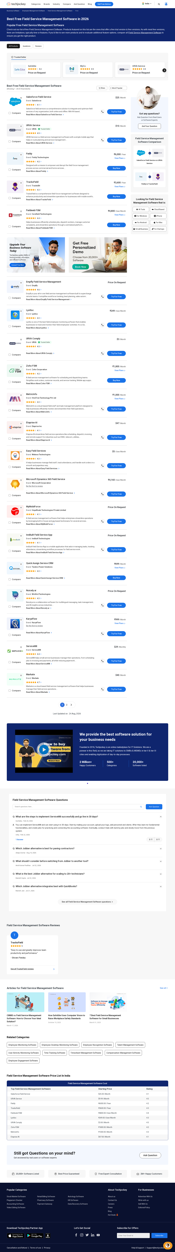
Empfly (35, 285)
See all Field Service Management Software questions (86, 902)
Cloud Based (159, 209)
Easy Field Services (36, 450)
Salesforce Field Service (38, 97)
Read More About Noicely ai (38, 608)
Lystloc (30, 310)
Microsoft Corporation (41, 483)
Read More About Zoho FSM (38, 383)
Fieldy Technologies (40, 157)
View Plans (119, 158)
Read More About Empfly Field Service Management (48, 299)
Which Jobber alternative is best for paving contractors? (45, 848)
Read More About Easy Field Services (42, 468)
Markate (30, 674)
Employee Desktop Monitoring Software (60, 1045)
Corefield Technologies (42, 214)
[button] (87, 819)
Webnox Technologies (41, 454)
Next (164, 70)
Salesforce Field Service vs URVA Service (149, 161)
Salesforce (36, 100)
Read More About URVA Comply (39, 353)
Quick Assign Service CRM (39, 563)
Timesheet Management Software (86, 1053)
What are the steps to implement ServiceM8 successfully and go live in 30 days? (57, 816)
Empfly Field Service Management (43, 281)
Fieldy (29, 153)
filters (102, 88)
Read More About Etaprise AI (38, 440)
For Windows (141, 216)
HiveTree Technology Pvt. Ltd (44, 398)
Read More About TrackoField (39, 200)
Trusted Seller (20, 57)
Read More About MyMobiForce (39, 524)
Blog (90, 4)
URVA (34, 129)
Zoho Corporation (39, 369)
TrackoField (32, 182)
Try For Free (116, 112)
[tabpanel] (87, 752)
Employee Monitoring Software (22, 1045)
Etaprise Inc (37, 426)
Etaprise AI (31, 422)
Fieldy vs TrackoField (149, 184)
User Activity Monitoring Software (23, 1053)
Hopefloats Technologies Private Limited (49, 510)
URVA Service (33, 125)
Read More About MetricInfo (38, 412)
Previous (11, 70)
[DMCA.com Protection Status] (47, 1237)
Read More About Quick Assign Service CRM (44, 578)
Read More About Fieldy (36, 171)
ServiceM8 (31, 646)
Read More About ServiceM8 (38, 664)
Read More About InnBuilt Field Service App (44, 552)
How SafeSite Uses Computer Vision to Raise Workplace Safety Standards (66, 1017)
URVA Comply (33, 338)
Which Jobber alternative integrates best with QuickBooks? (46, 886)
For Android (142, 222)
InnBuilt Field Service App (39, 534)
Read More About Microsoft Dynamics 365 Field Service (49, 493)
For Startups (159, 229)
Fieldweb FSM (33, 210)
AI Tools (141, 209)
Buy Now (116, 168)
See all (163, 988)
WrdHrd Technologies (41, 594)
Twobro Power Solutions (42, 567)
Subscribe (159, 1235)
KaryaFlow (31, 618)
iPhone (159, 216)
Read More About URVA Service (39, 143)
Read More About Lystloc (36, 328)
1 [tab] (87, 782)
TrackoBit (36, 185)
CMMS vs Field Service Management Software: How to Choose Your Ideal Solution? (24, 1018)
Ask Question (79, 4)
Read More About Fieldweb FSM (39, 228)
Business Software (13, 11)
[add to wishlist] (21, 97)
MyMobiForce (33, 506)
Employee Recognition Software (97, 1045)
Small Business (141, 229)
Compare (67, 4)
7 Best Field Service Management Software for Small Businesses (105, 1017)
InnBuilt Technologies (41, 538)
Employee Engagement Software (23, 1060)
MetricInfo (31, 394)
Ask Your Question (149, 126)
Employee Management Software (33, 11)
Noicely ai (31, 590)
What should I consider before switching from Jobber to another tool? (52, 861)
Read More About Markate (37, 692)
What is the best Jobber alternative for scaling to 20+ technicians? (50, 873)
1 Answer (19, 840)
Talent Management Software (130, 1045)
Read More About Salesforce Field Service (44, 115)
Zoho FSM (31, 365)
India (147, 4)
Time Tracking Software (54, 1053)
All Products (13, 46)
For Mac (159, 222)
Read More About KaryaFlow (38, 633)
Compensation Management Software (123, 1053)
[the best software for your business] (16, 5)
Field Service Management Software (60, 11)
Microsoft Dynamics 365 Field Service (45, 479)
